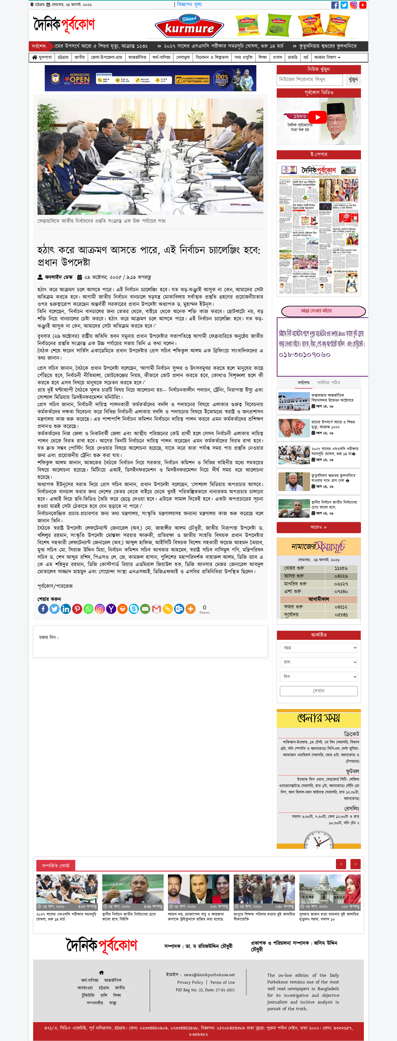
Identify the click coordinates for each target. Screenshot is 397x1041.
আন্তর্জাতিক (137, 57)
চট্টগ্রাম (63, 57)
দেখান (319, 691)
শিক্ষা (263, 57)
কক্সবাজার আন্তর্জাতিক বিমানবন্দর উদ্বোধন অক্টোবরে (332, 398)
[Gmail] (156, 609)
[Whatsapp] (88, 609)
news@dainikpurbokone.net (209, 975)
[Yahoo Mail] (111, 609)
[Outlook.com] (179, 609)
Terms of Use (222, 982)
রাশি (104, 996)
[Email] (145, 609)
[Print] (122, 609)
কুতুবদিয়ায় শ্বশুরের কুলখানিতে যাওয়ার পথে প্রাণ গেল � (333, 478)
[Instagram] (100, 609)
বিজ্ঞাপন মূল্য (189, 4)
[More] (190, 609)
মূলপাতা (44, 57)
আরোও (317, 527)
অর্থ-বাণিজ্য (161, 57)
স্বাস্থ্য (112, 1003)
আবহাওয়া (85, 988)
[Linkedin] (66, 609)
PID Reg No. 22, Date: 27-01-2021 (205, 990)
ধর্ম (305, 57)
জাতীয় (80, 57)
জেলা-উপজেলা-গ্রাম (106, 57)
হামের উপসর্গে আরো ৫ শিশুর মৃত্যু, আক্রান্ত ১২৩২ (69, 46)
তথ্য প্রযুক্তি (244, 57)
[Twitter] (54, 609)
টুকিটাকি (88, 996)
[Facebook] (43, 609)
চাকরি (292, 57)
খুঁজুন (353, 79)
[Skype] (134, 609)
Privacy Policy (190, 982)
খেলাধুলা (183, 57)
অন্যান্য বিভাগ (326, 57)
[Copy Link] (168, 609)
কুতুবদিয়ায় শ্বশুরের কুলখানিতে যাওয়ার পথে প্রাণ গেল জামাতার (328, 46)
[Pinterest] (77, 609)
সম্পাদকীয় (95, 1003)
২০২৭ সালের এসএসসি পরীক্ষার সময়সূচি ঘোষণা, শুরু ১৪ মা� (335, 451)
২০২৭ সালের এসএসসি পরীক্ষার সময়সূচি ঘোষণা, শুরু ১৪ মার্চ (192, 46)
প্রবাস (277, 57)
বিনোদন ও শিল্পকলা (212, 57)
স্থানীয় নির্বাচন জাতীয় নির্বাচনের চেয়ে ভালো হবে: (334, 505)
